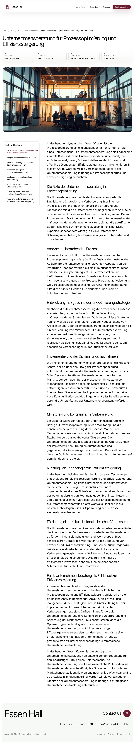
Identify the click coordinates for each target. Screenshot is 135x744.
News (12, 31)
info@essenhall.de (108, 724)
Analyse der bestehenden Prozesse (21, 158)
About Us (101, 734)
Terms (119, 734)
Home (5, 31)
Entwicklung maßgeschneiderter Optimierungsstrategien (20, 163)
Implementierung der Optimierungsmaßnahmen (17, 171)
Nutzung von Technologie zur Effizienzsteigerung (19, 185)
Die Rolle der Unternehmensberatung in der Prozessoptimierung (22, 151)
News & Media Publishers (27, 31)
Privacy (111, 734)
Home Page (66, 724)
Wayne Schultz (12, 58)
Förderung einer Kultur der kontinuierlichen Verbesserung (19, 193)
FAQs (91, 724)
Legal (127, 734)
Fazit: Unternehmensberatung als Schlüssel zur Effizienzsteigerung (20, 200)
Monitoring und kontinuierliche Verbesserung (19, 178)
